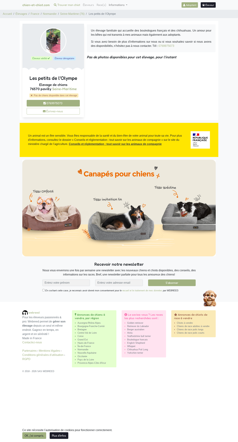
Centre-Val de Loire (87, 333)
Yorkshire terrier (135, 353)
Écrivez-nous (54, 111)
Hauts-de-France (86, 343)
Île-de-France (84, 346)
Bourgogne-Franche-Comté (91, 326)
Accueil (7, 13)
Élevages (21, 13)
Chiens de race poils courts (190, 333)
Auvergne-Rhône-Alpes (89, 323)
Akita (129, 333)
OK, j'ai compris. (34, 435)
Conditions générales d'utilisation (43, 354)
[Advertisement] (119, 409)
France (35, 13)
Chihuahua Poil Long (137, 349)
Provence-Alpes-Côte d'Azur (92, 363)
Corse (80, 336)
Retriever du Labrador (138, 326)
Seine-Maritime (64, 89)
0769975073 (54, 103)
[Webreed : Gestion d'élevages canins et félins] (25, 312)
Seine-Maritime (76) (72, 13)
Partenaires (29, 350)
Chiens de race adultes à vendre (193, 326)
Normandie (50, 13)
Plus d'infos (59, 435)
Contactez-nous (32, 342)
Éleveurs (88, 5)
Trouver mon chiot (68, 5)
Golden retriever (135, 323)
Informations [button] (117, 5)
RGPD (26, 359)
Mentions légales (50, 350)
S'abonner (172, 283)
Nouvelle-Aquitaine (87, 353)
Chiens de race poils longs (190, 329)
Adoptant (190, 4)
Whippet (131, 346)
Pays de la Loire (86, 359)
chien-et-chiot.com (36, 5)
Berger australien (135, 329)
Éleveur (209, 4)
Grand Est (83, 339)
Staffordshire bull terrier (139, 336)
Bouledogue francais (137, 339)
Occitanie (82, 356)
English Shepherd (136, 343)
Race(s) (101, 5)
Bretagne (82, 329)
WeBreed (34, 312)
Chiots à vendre (185, 323)
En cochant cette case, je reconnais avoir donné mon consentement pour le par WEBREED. (112, 290)
